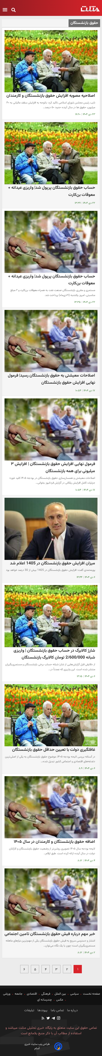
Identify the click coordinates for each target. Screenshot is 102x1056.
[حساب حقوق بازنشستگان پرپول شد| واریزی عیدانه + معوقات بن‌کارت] (51, 153)
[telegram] (53, 1019)
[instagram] (58, 1019)
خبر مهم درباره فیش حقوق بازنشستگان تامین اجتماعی (50, 934)
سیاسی (74, 993)
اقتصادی (32, 993)
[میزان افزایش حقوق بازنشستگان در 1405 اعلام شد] (51, 529)
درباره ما (72, 1010)
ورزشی (7, 993)
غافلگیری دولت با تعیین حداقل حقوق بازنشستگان (53, 750)
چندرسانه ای (45, 999)
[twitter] (48, 1019)
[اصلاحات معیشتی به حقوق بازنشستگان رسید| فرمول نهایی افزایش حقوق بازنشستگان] (51, 341)
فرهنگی (46, 993)
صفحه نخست (91, 993)
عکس (60, 999)
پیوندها (42, 1010)
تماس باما (57, 1010)
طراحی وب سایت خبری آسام (37, 1046)
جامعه (18, 993)
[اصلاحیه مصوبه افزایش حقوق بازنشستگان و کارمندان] (51, 61)
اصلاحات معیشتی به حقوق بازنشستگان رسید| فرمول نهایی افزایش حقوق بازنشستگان (51, 379)
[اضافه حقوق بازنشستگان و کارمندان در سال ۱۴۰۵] (51, 807)
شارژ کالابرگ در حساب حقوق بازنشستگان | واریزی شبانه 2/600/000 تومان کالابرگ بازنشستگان (54, 654)
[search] (13, 10)
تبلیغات (29, 1010)
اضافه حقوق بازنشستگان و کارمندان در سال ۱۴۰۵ (54, 842)
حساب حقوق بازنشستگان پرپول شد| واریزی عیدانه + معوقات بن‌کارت (51, 191)
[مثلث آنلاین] (90, 9)
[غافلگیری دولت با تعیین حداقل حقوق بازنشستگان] (51, 715)
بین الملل (60, 993)
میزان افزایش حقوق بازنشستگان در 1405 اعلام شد (52, 563)
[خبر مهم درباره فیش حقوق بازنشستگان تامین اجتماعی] (51, 899)
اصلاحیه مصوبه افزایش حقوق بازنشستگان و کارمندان (50, 95)
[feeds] (43, 1019)
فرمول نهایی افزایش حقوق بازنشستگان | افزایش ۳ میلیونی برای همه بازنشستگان (53, 467)
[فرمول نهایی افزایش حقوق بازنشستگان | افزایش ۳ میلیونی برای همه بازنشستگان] (51, 429)
